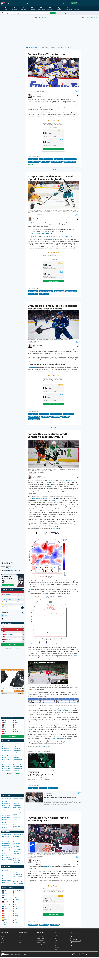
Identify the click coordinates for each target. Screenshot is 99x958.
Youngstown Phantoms (18, 883)
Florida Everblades (6, 843)
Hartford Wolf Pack (6, 819)
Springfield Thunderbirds (16, 815)
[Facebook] (2, 563)
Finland (2, 940)
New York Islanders (17, 744)
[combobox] (28, 13)
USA (2, 938)
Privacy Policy (57, 940)
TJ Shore (10, 568)
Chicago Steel (5, 872)
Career (56, 949)
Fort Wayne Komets (6, 845)
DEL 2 (5, 917)
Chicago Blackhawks (6, 752)
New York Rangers (17, 746)
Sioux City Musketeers (17, 874)
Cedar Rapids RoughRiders (5, 869)
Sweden (2, 935)
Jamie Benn (52, 486)
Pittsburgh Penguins (17, 752)
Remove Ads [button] (94, 17)
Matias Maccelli (47, 866)
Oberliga (6, 919)
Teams (21, 3)
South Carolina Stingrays (16, 847)
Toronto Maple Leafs (17, 761)
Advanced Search (75, 13)
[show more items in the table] (22, 607)
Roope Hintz (66, 738)
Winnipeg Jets (16, 770)
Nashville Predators (6, 770)
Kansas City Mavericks (7, 859)
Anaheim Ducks (5, 743)
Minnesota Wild (5, 766)
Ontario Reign (16, 803)
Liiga (16, 727)
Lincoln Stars (5, 882)
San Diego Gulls (16, 810)
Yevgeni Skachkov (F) (7, 604)
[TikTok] (12, 563)
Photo (56, 942)
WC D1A (5, 922)
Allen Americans (5, 836)
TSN (74, 498)
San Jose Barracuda (17, 812)
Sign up (73, 3)
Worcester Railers (16, 862)
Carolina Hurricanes (6, 750)
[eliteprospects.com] (5, 3)
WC (4, 921)
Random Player (63, 13)
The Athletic (52, 500)
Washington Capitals (17, 768)
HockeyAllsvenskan (8, 892)
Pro (68, 3)
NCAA (5, 727)
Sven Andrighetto (9, 631)
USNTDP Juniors (16, 879)
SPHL (5, 726)
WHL (5, 729)
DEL (5, 915)
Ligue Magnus (18, 893)
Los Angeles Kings (6, 764)
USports (16, 915)
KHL (15, 724)
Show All (30, 164)
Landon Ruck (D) (6, 596)
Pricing (62, 3)
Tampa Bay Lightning (17, 759)
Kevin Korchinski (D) (7, 601)
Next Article (53, 169)
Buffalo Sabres (5, 746)
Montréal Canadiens (6, 768)
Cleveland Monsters (6, 809)
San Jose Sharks (16, 754)
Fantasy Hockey (35, 47)
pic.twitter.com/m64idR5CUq (44, 233)
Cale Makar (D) (6, 594)
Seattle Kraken (16, 755)
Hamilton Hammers (6, 817)
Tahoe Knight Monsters (18, 849)
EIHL (16, 895)
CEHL (16, 897)
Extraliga (16, 731)
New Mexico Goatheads (18, 834)
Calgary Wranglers (6, 803)
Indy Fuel (4, 853)
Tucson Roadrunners (17, 823)
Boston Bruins (5, 744)
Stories (49, 3)
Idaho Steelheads (6, 852)
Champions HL (7, 904)
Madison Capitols (16, 869)
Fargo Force (4, 878)
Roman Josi (7, 639)
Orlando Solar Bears (17, 838)
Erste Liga (17, 899)
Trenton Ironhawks (17, 853)
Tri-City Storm (16, 878)
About (56, 936)
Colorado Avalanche (6, 754)
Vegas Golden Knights (17, 766)
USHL (16, 720)
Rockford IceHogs (16, 809)
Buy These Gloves (12, 690)
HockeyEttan (6, 895)
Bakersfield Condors (6, 800)
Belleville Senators (6, 801)
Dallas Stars (4, 757)
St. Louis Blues (16, 757)
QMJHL (5, 733)
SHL (15, 726)
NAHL (16, 722)
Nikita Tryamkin (13, 570)
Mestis (5, 899)
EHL (5, 903)
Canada (2, 936)
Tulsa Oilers (15, 856)
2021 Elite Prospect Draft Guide (38, 498)
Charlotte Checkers (6, 805)
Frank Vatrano (32, 367)
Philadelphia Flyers (17, 750)
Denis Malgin (8, 637)
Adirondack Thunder (6, 834)
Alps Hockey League (19, 890)
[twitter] (78, 95)
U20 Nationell (7, 893)
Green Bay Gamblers (6, 880)
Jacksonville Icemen (6, 855)
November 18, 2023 (67, 236)
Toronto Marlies (16, 821)
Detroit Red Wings (6, 759)
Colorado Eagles (5, 813)
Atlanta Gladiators (6, 838)
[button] (76, 8)
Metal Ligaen (6, 901)
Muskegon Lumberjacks (18, 870)
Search (53, 13)
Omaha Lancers (16, 872)
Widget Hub (57, 935)
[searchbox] (28, 13)
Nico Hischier (8, 642)
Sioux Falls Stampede (17, 876)
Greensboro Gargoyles (7, 847)
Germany (3, 942)
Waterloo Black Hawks (17, 881)
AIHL (18, 604)
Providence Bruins (17, 805)
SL (4, 913)
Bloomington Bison (6, 840)
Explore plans (53, 149)
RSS (55, 945)
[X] (5, 563)
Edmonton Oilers (5, 761)
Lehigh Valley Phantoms (18, 798)
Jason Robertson (57, 738)
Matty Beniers (51, 482)
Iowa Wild (4, 826)
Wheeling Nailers (16, 858)
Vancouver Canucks (17, 764)
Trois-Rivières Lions (17, 855)
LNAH (16, 913)
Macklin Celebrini (9, 634)
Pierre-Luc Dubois (63, 710)
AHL (5, 722)
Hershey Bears (5, 824)
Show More (12, 644)
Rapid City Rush (16, 840)
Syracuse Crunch (16, 817)
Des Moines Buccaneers (7, 873)
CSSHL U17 (19, 596)
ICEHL (5, 924)
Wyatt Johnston (70, 481)
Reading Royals (16, 841)
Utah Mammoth (16, 763)
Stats (15, 3)
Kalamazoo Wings (6, 857)
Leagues (28, 3)
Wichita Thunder (16, 860)
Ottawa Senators (16, 748)
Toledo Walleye (16, 851)
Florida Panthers (5, 763)
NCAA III (16, 912)
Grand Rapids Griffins (6, 815)
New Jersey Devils (16, 743)
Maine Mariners (5, 861)
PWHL (16, 922)
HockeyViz (57, 528)
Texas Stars (15, 819)
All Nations (3, 944)
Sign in (78, 3)
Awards (55, 3)
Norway (18, 599)
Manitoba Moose (16, 800)
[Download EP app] (12, 580)
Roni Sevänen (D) (7, 599)
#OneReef (33, 233)
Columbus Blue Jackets (7, 755)
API (55, 944)
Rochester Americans (17, 807)
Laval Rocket (5, 827)
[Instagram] (7, 563)
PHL (15, 901)
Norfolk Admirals (16, 836)
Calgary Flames (5, 748)
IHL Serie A (17, 892)
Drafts (40, 3)
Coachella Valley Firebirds (5, 811)
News (27, 47)
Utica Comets (16, 824)
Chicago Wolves (5, 807)
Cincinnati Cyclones (6, 841)
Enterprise (57, 947)
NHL (18, 594)
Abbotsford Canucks (6, 798)
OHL (5, 731)
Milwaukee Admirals (17, 801)
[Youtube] (9, 563)
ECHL (5, 724)
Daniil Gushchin (53, 239)
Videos (34, 3)
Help (56, 938)
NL (15, 729)
